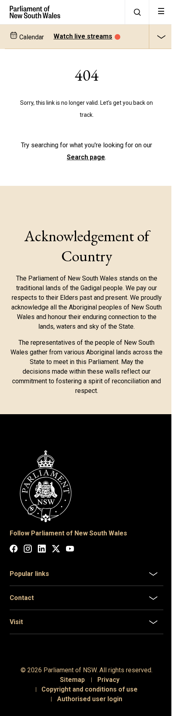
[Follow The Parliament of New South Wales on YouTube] (70, 550)
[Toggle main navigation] (161, 12)
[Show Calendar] (161, 36)
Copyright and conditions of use (87, 686)
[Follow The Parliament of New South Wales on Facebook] (14, 550)
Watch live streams (83, 36)
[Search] (137, 12)
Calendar (31, 37)
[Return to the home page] (62, 12)
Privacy (105, 676)
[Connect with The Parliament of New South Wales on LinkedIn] (42, 550)
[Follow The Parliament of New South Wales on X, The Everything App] (56, 550)
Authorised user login (86, 696)
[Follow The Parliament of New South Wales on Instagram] (28, 550)
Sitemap (69, 676)
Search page (86, 157)
